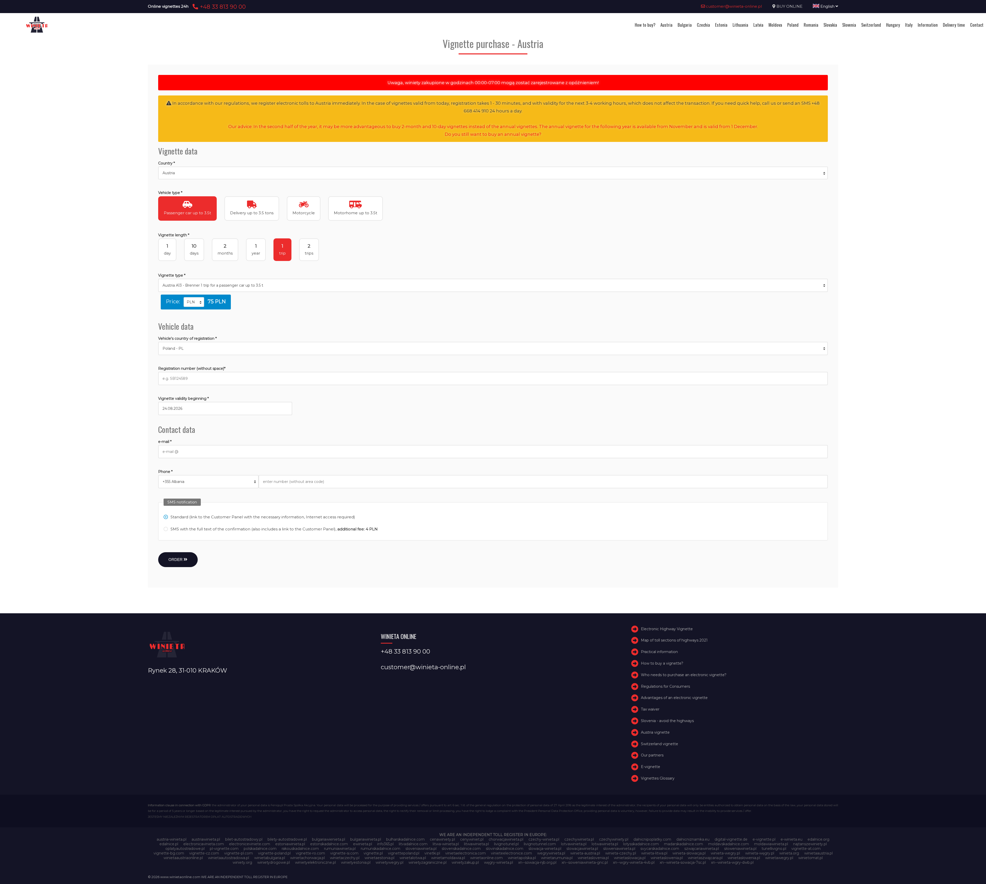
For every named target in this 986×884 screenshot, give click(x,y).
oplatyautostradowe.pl (185, 848)
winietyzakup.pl (465, 862)
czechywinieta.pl (579, 839)
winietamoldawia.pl (448, 858)
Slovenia (849, 25)
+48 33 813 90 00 (222, 6)
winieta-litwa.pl (654, 853)
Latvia (758, 25)
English (827, 6)
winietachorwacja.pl (307, 858)
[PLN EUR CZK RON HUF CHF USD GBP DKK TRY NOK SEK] (194, 302)
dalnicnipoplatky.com (652, 839)
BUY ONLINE (789, 6)
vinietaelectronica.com (465, 853)
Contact (976, 25)
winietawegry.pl (779, 858)
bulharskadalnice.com (405, 839)
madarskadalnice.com (683, 844)
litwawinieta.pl (476, 844)
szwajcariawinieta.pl (701, 848)
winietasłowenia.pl (744, 858)
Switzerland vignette (659, 744)
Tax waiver (650, 709)
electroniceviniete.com (249, 844)
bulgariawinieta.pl (365, 839)
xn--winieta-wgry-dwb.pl (732, 862)
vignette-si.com (344, 853)
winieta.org (789, 853)
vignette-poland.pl (274, 853)
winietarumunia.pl (557, 858)
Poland (793, 25)
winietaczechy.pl (344, 858)
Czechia (703, 25)
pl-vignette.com (224, 848)
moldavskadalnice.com (728, 844)
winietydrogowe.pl (273, 862)
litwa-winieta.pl (446, 844)
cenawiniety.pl (442, 839)
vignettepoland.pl (403, 853)
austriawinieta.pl (206, 839)
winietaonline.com (486, 858)
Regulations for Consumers (665, 686)
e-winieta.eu (791, 839)
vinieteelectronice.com (511, 853)
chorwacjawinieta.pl (506, 839)
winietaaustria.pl (818, 853)
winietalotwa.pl (413, 858)
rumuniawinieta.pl (340, 848)
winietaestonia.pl (379, 858)
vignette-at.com (806, 848)
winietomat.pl (810, 858)
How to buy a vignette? (662, 663)
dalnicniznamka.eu (692, 839)
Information (928, 25)
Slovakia (830, 25)
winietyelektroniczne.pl (315, 862)
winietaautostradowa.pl (228, 858)
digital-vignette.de (731, 839)
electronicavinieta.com (203, 844)
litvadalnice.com (413, 844)
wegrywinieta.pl (551, 853)
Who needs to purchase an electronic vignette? (683, 675)
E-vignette (650, 766)
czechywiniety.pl (613, 839)
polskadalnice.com (260, 848)
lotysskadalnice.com (641, 844)
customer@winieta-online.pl (733, 6)
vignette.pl (373, 853)
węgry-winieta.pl (498, 862)
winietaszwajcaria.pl (705, 858)
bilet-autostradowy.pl (243, 839)
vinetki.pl (432, 853)
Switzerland (871, 25)
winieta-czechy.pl (620, 853)
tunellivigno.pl (774, 848)
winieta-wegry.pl (725, 853)
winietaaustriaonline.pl (183, 858)
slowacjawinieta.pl (582, 848)
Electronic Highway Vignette (667, 629)
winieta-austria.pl (585, 853)
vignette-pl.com (238, 853)
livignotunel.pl (506, 844)
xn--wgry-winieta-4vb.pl (634, 862)
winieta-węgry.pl (759, 853)
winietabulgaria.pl (269, 858)
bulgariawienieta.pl (328, 839)
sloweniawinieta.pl (619, 848)
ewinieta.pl (362, 844)
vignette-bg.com (169, 853)
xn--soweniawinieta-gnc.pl (585, 862)
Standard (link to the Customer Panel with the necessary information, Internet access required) (262, 516)
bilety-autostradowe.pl (287, 839)
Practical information (659, 651)
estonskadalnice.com (329, 844)
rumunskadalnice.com (380, 848)
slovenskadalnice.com (461, 848)
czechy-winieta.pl (543, 839)
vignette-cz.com (204, 853)
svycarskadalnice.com (659, 848)
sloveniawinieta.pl (421, 848)
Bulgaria (685, 25)
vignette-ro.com (310, 853)
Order (176, 559)
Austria (666, 25)
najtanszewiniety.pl (810, 844)
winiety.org (242, 862)
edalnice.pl (168, 844)
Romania (811, 25)
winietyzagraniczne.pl (428, 862)
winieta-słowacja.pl (689, 853)
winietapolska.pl (522, 858)
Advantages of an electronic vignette (674, 698)
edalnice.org (818, 839)
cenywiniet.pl (471, 839)
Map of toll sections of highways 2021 (674, 640)
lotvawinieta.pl (573, 844)
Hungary (893, 25)
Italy (909, 25)
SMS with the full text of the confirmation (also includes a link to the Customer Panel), (274, 529)
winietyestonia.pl (356, 862)
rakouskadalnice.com (300, 848)
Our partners (652, 755)
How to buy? (645, 25)
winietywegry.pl (389, 862)
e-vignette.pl (764, 839)
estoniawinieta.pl (290, 844)
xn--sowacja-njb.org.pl (537, 862)
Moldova (775, 25)
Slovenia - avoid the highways (667, 720)
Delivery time (954, 25)
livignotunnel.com (540, 844)
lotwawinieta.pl (605, 844)
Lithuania (740, 25)
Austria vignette (655, 732)
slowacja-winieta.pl (544, 848)
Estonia (721, 25)
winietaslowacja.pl (630, 858)
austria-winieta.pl (171, 839)
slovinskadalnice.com (504, 848)
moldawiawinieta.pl (771, 844)
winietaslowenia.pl (667, 858)
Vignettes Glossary (658, 778)
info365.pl (385, 844)
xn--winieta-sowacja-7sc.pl (683, 862)
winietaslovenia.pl (593, 858)
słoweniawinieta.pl (740, 848)
